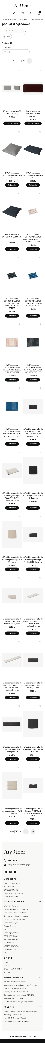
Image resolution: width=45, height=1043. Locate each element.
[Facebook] (6, 872)
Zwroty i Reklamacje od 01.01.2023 (17, 909)
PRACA (6, 966)
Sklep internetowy (21, 1036)
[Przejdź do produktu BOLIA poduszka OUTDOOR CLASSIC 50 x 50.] (12, 211)
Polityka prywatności (12, 933)
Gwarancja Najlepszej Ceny (14, 919)
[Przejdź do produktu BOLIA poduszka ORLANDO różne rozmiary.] (33, 88)
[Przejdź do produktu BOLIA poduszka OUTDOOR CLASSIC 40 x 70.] (33, 150)
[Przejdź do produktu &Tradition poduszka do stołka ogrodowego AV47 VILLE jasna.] (12, 786)
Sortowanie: (6, 47)
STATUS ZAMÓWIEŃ (12, 883)
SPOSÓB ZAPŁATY (11, 943)
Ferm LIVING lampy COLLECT (15, 1018)
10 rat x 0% (8, 929)
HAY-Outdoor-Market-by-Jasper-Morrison (20, 1011)
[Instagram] (10, 872)
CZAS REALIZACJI (11, 936)
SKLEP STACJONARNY (13, 969)
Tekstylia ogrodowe (37, 19)
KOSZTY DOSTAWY (11, 946)
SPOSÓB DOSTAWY (12, 939)
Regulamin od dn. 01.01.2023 (15, 913)
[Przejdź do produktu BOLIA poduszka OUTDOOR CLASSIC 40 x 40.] (12, 150)
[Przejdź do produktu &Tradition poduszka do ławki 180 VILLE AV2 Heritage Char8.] (12, 724)
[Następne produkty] (26, 831)
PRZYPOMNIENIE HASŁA (13, 893)
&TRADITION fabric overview (15, 982)
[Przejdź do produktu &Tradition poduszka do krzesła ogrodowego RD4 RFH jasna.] (12, 534)
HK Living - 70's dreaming (14, 1015)
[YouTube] (15, 872)
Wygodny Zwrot (10, 906)
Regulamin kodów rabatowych (16, 916)
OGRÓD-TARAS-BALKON (18, 19)
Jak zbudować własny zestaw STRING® (19, 995)
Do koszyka (12, 185)
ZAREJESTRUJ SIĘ (11, 890)
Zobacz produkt (12, 123)
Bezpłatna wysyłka (11, 923)
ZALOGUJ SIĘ (9, 887)
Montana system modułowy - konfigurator (20, 985)
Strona (15, 61)
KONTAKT (8, 972)
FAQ (5, 953)
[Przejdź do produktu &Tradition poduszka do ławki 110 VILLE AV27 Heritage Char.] (33, 660)
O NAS (6, 962)
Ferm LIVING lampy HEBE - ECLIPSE (18, 1021)
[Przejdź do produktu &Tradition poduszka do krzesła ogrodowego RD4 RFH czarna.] (33, 470)
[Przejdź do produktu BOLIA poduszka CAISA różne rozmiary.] (12, 88)
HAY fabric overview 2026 (14, 988)
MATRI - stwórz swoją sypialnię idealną (18, 1002)
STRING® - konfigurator (13, 998)
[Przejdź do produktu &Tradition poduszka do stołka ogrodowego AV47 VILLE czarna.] (33, 724)
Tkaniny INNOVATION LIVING (15, 992)
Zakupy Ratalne (10, 926)
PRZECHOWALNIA (11, 897)
